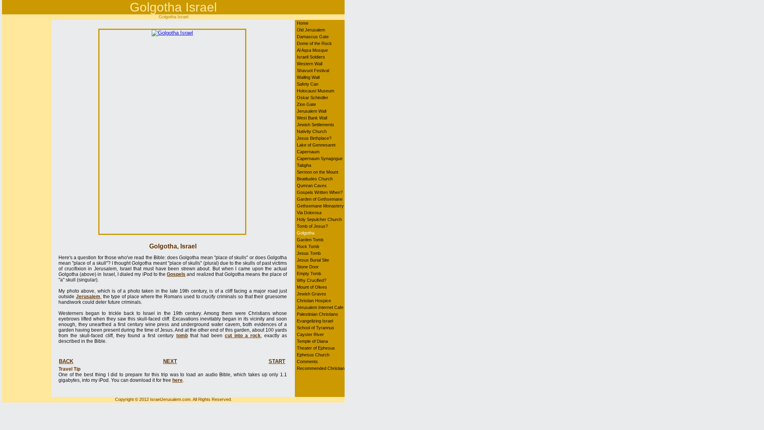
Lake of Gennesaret (316, 145)
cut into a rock (243, 335)
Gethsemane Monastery (320, 205)
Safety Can (307, 84)
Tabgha (304, 165)
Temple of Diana (312, 341)
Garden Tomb (310, 239)
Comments (307, 361)
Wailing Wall (308, 77)
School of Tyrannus (315, 327)
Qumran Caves (312, 185)
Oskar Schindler (312, 97)
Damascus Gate (313, 36)
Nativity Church (312, 131)
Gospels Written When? (320, 192)
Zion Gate (306, 104)
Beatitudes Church (315, 178)
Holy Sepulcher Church (319, 219)
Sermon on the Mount (317, 172)
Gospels (176, 274)
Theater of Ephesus (316, 348)
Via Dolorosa (309, 212)
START (277, 361)
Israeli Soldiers (311, 57)
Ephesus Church (313, 354)
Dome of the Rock (314, 43)
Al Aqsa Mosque (312, 50)
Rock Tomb (308, 246)
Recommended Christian (321, 368)
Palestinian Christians (317, 314)
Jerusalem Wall (311, 111)
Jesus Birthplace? (314, 138)
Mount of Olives (312, 287)
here (177, 380)
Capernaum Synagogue (320, 158)
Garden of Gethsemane (320, 199)
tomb (182, 335)
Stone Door (308, 266)
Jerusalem (88, 296)
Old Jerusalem (311, 29)
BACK (66, 361)
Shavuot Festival (313, 70)
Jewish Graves (311, 293)
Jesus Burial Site (313, 260)
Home (302, 23)
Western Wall (309, 63)
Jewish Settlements (315, 124)
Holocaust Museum (315, 90)
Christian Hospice (314, 300)
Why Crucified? (311, 280)
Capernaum (308, 151)
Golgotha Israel (173, 7)
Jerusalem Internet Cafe (320, 307)
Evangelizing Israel (315, 321)
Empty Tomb (309, 273)
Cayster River (310, 334)
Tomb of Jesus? (312, 226)
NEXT (170, 361)
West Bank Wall (312, 117)
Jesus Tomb (309, 253)
